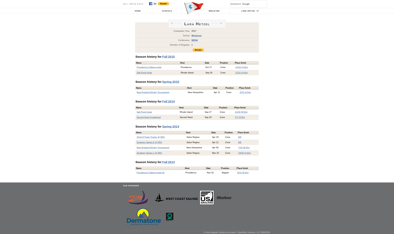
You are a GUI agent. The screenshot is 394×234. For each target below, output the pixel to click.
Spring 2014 (170, 126)
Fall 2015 (168, 56)
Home (138, 11)
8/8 (239, 142)
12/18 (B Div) (241, 112)
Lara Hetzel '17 (250, 11)
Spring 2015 (170, 81)
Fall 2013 (168, 162)
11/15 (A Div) (241, 72)
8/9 (239, 137)
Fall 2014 (168, 101)
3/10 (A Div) (245, 92)
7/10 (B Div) (244, 147)
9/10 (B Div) (243, 172)
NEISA (194, 40)
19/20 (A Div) (244, 153)
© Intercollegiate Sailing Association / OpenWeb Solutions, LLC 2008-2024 (236, 232)
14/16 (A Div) (241, 67)
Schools (167, 11)
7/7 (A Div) (240, 117)
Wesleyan (214, 11)
